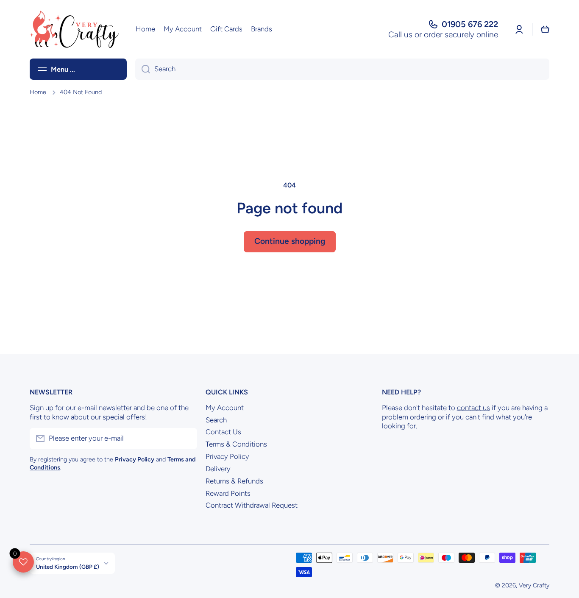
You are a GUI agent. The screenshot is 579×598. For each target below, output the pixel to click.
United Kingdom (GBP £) (67, 566)
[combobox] (342, 69)
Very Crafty (534, 585)
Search (216, 420)
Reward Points (228, 493)
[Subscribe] (186, 438)
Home (38, 92)
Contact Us (223, 432)
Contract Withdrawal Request (252, 505)
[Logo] (74, 29)
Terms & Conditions (236, 444)
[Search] (142, 69)
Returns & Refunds (234, 481)
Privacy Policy (227, 456)
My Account (225, 407)
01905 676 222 (470, 24)
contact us (473, 407)
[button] (545, 29)
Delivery (218, 468)
